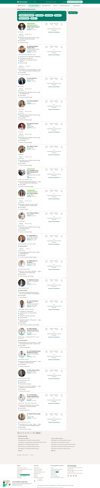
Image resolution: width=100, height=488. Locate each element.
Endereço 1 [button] (21, 66)
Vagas (23, 474)
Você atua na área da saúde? (74, 1)
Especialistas (36, 467)
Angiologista (58, 15)
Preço (52, 467)
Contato (19, 473)
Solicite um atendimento (54, 32)
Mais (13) (20, 450)
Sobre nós (19, 472)
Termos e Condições (21, 476)
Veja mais (33, 18)
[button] (64, 13)
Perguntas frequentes (39, 477)
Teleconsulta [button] (29, 34)
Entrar (64, 1)
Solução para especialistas (56, 469)
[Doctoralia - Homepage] (24, 1)
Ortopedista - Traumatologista (27, 15)
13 (33, 433)
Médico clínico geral (24, 18)
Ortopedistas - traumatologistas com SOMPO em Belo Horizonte (32, 442)
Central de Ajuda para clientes (57, 477)
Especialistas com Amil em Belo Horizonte (60, 442)
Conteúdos (53, 473)
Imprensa (19, 477)
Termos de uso (54, 474)
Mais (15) (53, 450)
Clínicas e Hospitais (38, 469)
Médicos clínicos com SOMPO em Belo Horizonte (28, 446)
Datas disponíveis (46, 5)
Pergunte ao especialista (39, 472)
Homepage (19, 454)
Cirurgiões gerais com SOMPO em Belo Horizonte (29, 440)
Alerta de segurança (55, 476)
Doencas (36, 476)
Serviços (36, 474)
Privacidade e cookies (22, 467)
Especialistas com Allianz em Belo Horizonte (60, 448)
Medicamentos (37, 473)
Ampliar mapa (72, 12)
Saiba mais (20, 485)
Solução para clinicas (55, 470)
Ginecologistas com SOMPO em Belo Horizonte (28, 448)
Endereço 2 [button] (28, 66)
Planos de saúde (37, 470)
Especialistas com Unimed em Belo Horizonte (61, 440)
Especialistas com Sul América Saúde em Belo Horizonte (63, 444)
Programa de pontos (65, 5)
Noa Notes (54, 472)
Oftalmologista (48, 15)
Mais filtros (77, 5)
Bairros (55, 5)
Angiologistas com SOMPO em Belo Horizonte (28, 444)
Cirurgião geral (39, 15)
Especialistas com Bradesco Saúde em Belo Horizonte (63, 446)
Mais (32, 28)
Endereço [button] (21, 34)
